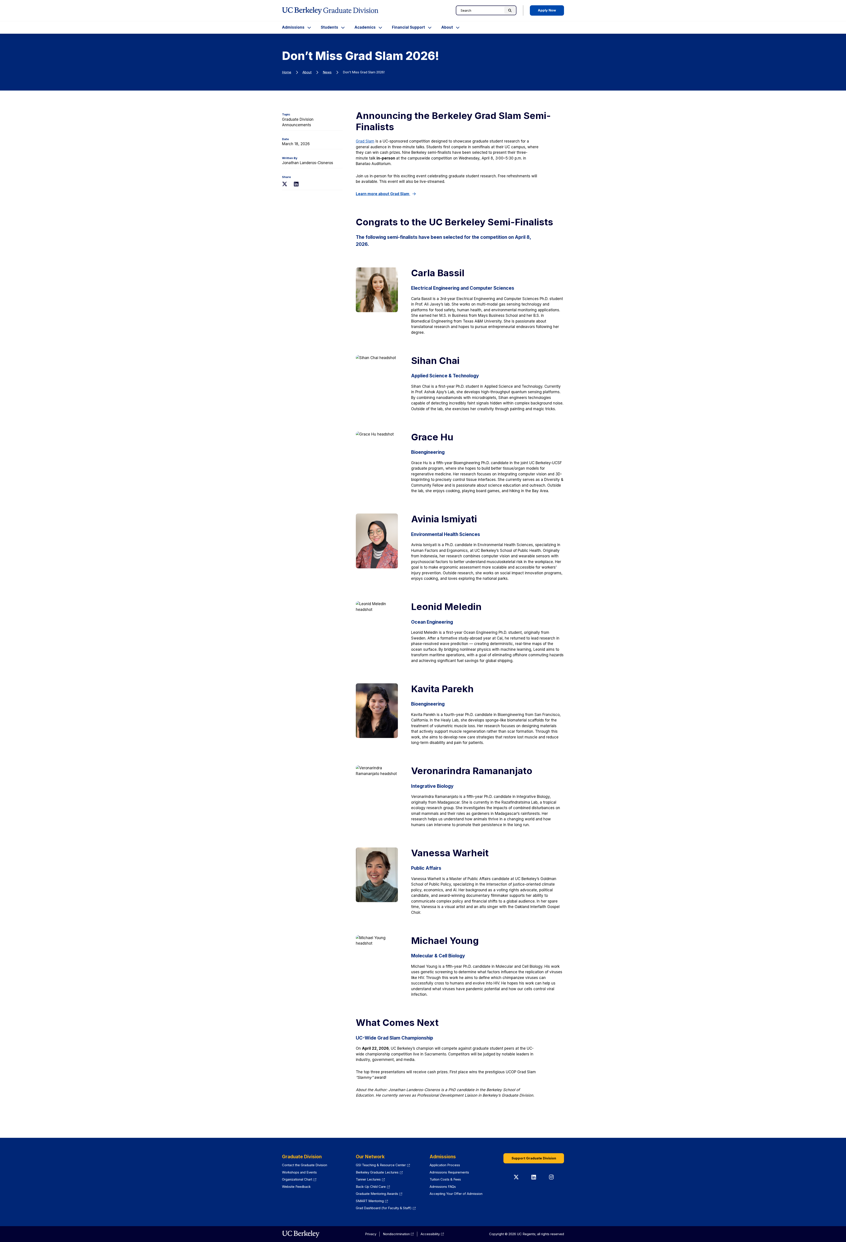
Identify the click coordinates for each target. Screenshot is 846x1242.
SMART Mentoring (372, 1201)
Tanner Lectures (370, 1179)
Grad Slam (365, 141)
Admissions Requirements (449, 1172)
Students (329, 27)
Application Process (445, 1165)
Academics (365, 27)
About (447, 27)
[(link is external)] (301, 1234)
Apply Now (547, 10)
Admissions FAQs (443, 1187)
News (327, 72)
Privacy (370, 1234)
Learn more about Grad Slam (383, 194)
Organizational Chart (299, 1179)
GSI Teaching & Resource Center (383, 1165)
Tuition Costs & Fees (445, 1179)
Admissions (293, 27)
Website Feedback (296, 1187)
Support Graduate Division (534, 1158)
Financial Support (408, 27)
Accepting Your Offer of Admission (456, 1194)
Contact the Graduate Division (304, 1165)
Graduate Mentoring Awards (379, 1194)
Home (286, 72)
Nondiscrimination (398, 1234)
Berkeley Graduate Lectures (379, 1172)
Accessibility (432, 1234)
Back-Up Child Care (373, 1187)
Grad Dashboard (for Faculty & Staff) (386, 1208)
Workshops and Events (299, 1172)
